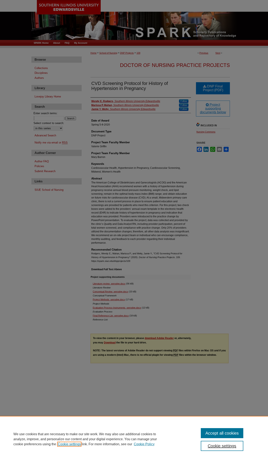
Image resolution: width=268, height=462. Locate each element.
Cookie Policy (144, 444)
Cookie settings (69, 444)
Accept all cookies (222, 433)
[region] (134, 439)
